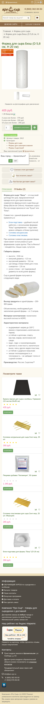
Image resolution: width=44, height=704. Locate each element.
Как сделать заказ (11, 602)
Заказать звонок (32, 12)
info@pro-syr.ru (10, 674)
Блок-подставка (15, 222)
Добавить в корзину (21, 127)
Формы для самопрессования (21, 145)
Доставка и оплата (11, 599)
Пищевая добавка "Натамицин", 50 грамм (20, 475)
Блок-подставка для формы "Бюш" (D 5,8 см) (21, 552)
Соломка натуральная (18, 233)
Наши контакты (10, 593)
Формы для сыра (22, 31)
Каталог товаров (10, 590)
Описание (7, 189)
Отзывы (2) (19, 189)
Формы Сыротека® (16, 148)
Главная (7, 31)
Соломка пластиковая (18, 235)
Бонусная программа (12, 596)
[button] (5, 69)
